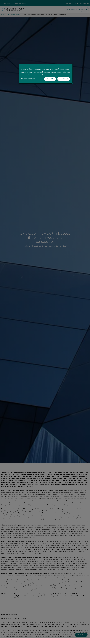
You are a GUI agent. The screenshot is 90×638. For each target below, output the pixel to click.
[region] (46, 74)
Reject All (50, 78)
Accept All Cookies (63, 78)
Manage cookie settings (28, 78)
